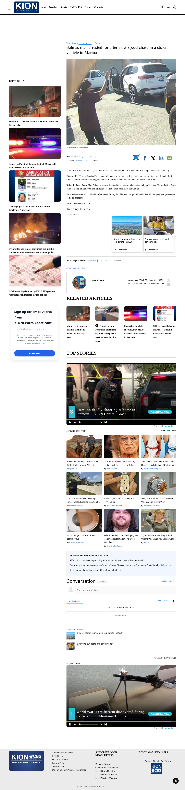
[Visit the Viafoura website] (170, 658)
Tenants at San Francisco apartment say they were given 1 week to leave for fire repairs (105, 333)
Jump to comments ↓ (75, 268)
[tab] (74, 600)
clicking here (166, 565)
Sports (63, 7)
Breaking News (102, 764)
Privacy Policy (58, 763)
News (43, 7)
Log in (164, 581)
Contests (98, 7)
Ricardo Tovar (75, 156)
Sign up (171, 581)
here (122, 570)
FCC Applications (60, 759)
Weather (53, 7)
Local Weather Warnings (106, 778)
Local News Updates (105, 771)
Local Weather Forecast (106, 774)
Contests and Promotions (106, 767)
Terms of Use (58, 766)
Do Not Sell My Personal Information (69, 770)
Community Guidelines (62, 752)
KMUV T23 (76, 7)
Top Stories (91, 260)
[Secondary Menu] (12, 7)
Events (88, 7)
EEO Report (57, 756)
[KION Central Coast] (26, 7)
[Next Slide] (174, 235)
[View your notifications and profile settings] (173, 601)
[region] (121, 619)
